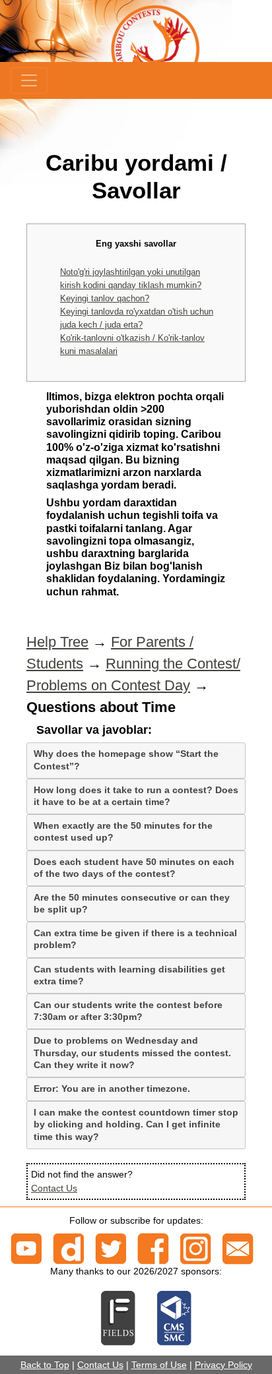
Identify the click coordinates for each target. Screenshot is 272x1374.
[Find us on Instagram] (195, 1248)
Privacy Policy (223, 1364)
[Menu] (29, 80)
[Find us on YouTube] (26, 1248)
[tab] (136, 760)
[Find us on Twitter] (111, 1248)
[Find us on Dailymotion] (69, 1248)
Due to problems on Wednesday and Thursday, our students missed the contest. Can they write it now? (132, 1052)
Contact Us (54, 1188)
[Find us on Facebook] (153, 1248)
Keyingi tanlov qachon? (104, 298)
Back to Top (44, 1364)
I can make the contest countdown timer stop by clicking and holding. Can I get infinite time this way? (136, 1124)
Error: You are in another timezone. (112, 1088)
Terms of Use (159, 1364)
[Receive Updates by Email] (238, 1248)
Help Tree (57, 642)
